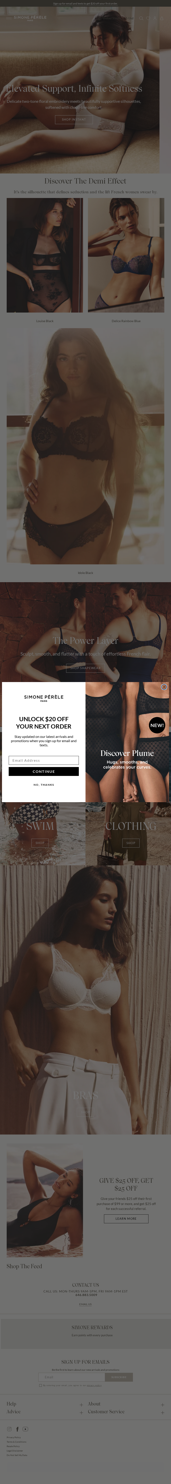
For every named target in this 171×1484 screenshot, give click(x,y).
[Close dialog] (164, 687)
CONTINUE (44, 771)
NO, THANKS (44, 784)
